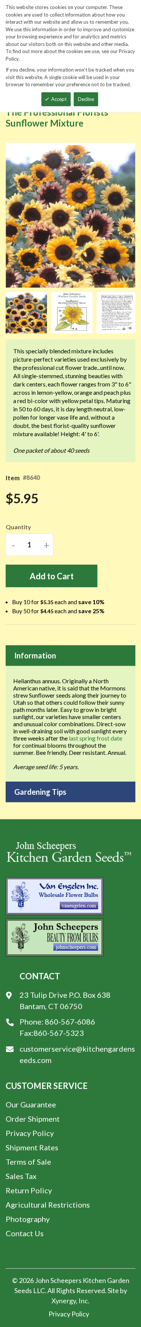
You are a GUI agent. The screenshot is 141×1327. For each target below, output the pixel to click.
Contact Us (25, 1233)
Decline (86, 99)
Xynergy (64, 1300)
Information (35, 655)
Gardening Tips (40, 791)
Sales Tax (21, 1175)
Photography (28, 1218)
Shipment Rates (32, 1147)
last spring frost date (95, 738)
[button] (28, 312)
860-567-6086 (70, 1021)
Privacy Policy (30, 1133)
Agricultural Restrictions (48, 1204)
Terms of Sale (28, 1161)
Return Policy (29, 1190)
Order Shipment (33, 1118)
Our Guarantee (31, 1104)
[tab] (70, 655)
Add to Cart (52, 576)
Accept (59, 99)
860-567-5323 (58, 1032)
